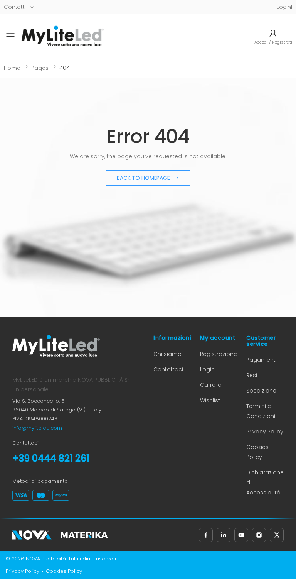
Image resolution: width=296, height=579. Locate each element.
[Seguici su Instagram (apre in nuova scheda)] (259, 535)
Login (207, 369)
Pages (40, 68)
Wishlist (210, 400)
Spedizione (261, 390)
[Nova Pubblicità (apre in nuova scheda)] (32, 535)
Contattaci (168, 369)
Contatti (15, 7)
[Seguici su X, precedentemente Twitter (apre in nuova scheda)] (277, 535)
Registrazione (218, 354)
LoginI (284, 7)
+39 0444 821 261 (50, 458)
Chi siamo (167, 354)
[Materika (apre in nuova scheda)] (84, 535)
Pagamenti (261, 360)
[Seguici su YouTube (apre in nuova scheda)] (241, 535)
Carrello (211, 385)
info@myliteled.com (37, 428)
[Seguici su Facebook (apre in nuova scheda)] (206, 535)
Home (12, 68)
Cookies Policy (64, 571)
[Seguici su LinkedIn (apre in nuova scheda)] (223, 535)
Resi (251, 375)
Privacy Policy (264, 431)
